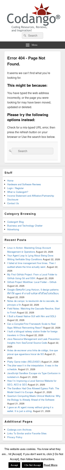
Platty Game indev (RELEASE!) (24, 361)
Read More (50, 465)
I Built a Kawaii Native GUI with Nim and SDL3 (31, 316)
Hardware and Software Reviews (24, 184)
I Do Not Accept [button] (32, 465)
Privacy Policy (14, 437)
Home (10, 180)
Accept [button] (14, 465)
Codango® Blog (15, 221)
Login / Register (15, 188)
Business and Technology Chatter (24, 225)
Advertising (13, 229)
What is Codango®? (17, 192)
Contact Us (13, 203)
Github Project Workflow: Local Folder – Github (31, 282)
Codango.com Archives (19, 429)
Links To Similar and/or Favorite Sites (27, 433)
